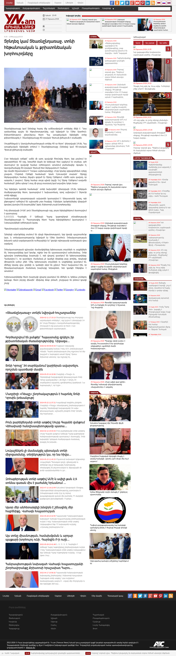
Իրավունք (106, 8)
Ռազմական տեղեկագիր (39, 3)
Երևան (20, 3)
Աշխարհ (75, 8)
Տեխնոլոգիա (14, 625)
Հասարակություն (13, 8)
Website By (30, 648)
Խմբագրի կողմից (73, 16)
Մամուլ (137, 218)
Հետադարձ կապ (115, 596)
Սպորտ (57, 3)
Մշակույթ (138, 279)
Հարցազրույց (14, 629)
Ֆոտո (95, 629)
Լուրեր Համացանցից (143, 158)
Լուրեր (9, 3)
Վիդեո (80, 3)
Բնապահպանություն (91, 8)
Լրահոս (93, 37)
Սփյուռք (94, 393)
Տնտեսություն (63, 8)
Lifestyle (69, 3)
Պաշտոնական (49, 8)
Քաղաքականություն (31, 8)
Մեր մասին (97, 596)
